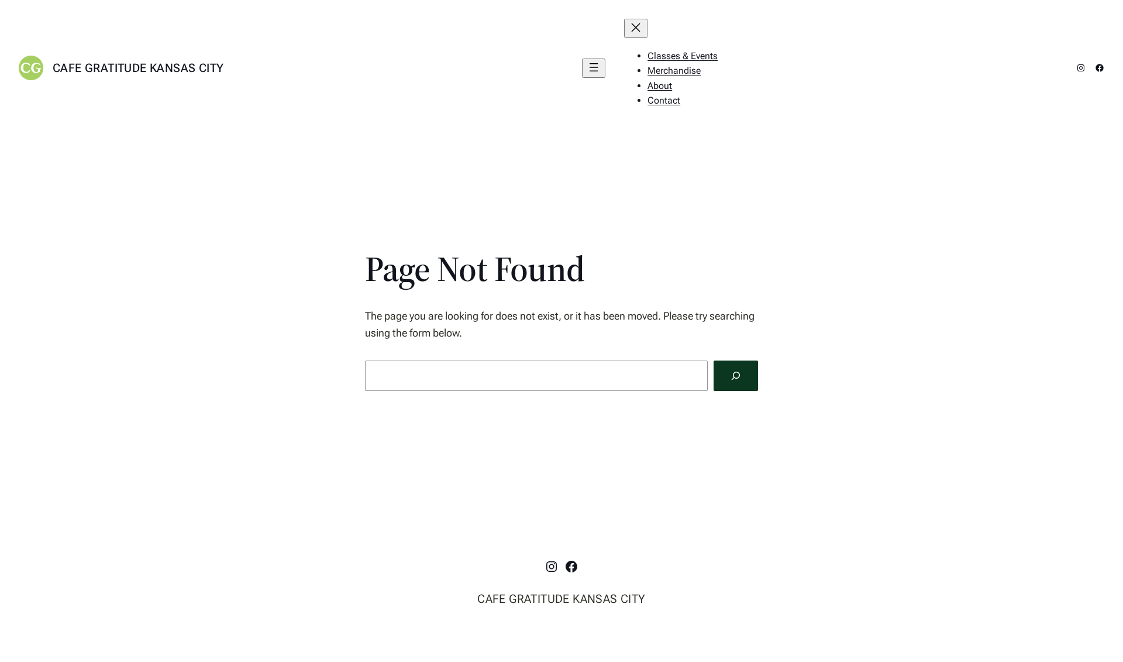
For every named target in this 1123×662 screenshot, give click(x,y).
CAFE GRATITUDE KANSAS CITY (138, 68)
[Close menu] (635, 28)
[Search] (736, 376)
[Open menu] (593, 68)
